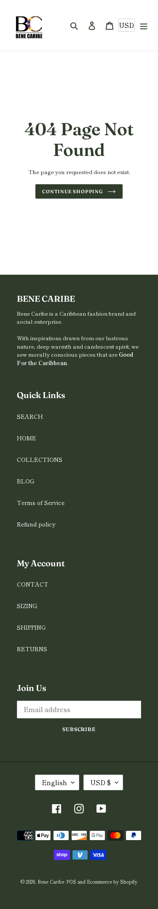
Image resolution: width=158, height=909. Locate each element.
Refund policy (36, 524)
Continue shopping (72, 191)
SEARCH (30, 416)
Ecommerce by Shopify (112, 881)
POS (71, 881)
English (54, 782)
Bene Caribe (50, 881)
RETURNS (32, 648)
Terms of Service (40, 502)
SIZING (27, 605)
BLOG (25, 481)
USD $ (100, 782)
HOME (26, 438)
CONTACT (32, 584)
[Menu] (144, 25)
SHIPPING (31, 627)
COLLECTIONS (39, 459)
